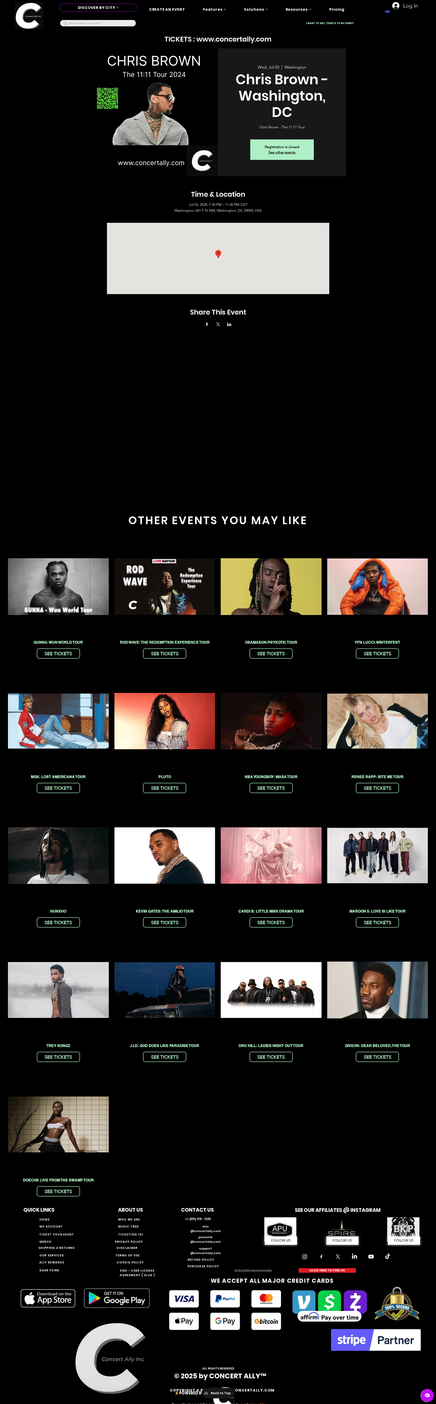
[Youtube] (371, 1256)
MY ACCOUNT (51, 1226)
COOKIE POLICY (130, 1262)
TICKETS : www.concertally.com (218, 39)
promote (205, 1237)
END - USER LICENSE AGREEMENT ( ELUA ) (137, 1272)
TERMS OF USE (127, 1255)
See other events (281, 152)
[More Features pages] (225, 9)
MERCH (46, 1242)
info (206, 1226)
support (205, 1248)
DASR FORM (49, 1270)
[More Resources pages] (310, 9)
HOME (45, 1219)
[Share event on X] (218, 324)
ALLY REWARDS (51, 1262)
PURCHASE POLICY (203, 1266)
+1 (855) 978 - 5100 (198, 1219)
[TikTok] (387, 1256)
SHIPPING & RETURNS (57, 1248)
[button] (342, 1240)
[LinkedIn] (354, 1256)
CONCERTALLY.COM (253, 1390)
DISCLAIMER (127, 1248)
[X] (338, 1256)
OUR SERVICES (52, 1255)
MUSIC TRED (128, 1226)
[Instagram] (305, 1256)
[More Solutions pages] (266, 9)
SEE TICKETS (58, 653)
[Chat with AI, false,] (427, 1395)
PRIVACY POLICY (129, 1242)
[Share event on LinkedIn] (229, 324)
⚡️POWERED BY (189, 1393)
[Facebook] (321, 1256)
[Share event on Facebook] (207, 324)
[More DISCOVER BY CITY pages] (117, 7)
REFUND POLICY (201, 1260)
